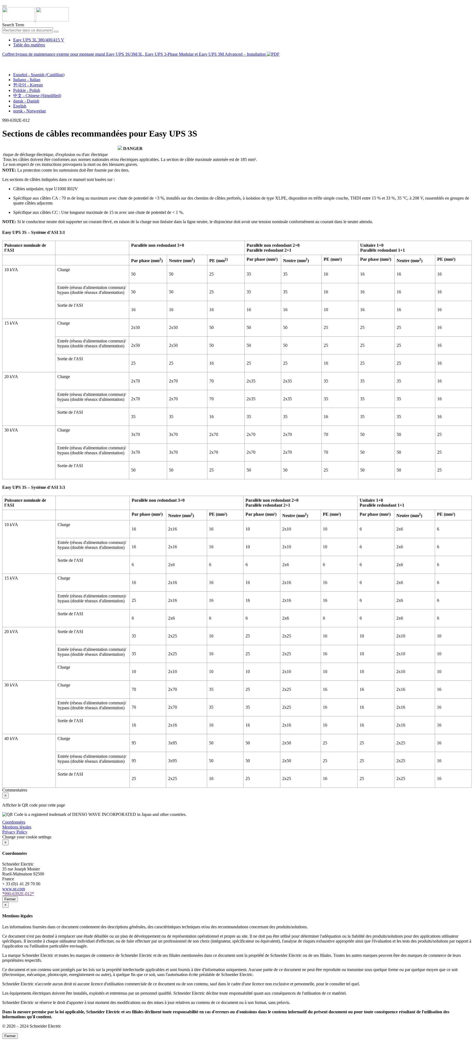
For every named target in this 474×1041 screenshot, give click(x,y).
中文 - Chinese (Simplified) (37, 95)
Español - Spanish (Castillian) (38, 74)
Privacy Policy (14, 832)
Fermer (10, 899)
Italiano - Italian (26, 79)
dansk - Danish (26, 101)
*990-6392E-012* (18, 893)
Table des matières (29, 44)
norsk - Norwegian (29, 111)
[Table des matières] (4, 60)
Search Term (13, 24)
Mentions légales (16, 827)
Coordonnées (13, 822)
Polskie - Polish (26, 90)
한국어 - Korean (28, 85)
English (19, 106)
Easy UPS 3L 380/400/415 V (38, 40)
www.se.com (13, 888)
